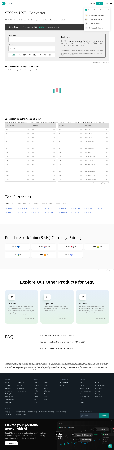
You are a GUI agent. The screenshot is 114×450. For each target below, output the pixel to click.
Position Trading (61, 412)
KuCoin (36, 397)
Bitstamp (36, 385)
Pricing (97, 382)
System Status (21, 382)
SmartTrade (8, 391)
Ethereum (47, 391)
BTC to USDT (23, 209)
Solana (46, 397)
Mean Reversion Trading (46, 412)
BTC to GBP (75, 209)
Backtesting (20, 385)
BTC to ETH (9, 209)
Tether (46, 388)
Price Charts (99, 388)
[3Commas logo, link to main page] (7, 3)
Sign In (92, 3)
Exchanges (8, 402)
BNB (45, 399)
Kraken (46, 385)
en (107, 3)
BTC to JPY (88, 209)
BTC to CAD (35, 213)
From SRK (12, 35)
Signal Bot (8, 388)
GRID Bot (7, 382)
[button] (110, 446)
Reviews (82, 402)
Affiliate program (85, 388)
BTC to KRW (62, 213)
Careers (82, 385)
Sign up (99, 3)
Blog (81, 394)
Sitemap (97, 391)
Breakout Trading (21, 414)
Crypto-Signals (9, 399)
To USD (11, 45)
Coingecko (104, 62)
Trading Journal (21, 391)
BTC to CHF (75, 213)
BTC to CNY (49, 213)
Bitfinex (36, 388)
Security (97, 394)
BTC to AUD (22, 213)
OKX (35, 394)
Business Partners (100, 385)
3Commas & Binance (86, 391)
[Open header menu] (111, 3)
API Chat (61, 385)
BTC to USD (49, 209)
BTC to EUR (62, 209)
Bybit (35, 402)
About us (82, 382)
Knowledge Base (85, 397)
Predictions (98, 397)
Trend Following (32, 412)
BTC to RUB (88, 213)
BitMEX (46, 382)
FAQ (81, 399)
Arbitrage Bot (9, 397)
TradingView (8, 394)
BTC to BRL (102, 209)
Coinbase (36, 391)
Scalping (7, 412)
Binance (36, 382)
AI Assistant (20, 388)
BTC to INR (9, 213)
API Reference (63, 382)
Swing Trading (20, 412)
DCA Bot (7, 385)
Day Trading (8, 414)
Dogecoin (47, 394)
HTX (35, 399)
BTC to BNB (35, 209)
